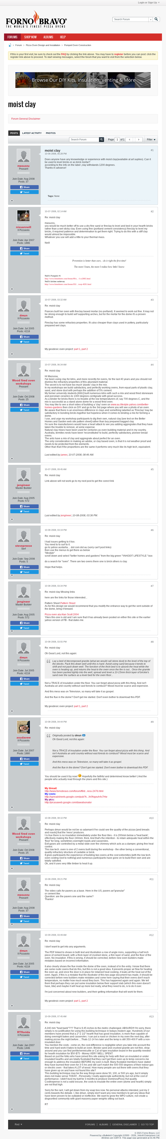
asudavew (24, 737)
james (64, 454)
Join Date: (17, 178)
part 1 (77, 349)
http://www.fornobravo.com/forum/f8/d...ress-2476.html (74, 791)
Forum (18, 45)
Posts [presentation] (14, 133)
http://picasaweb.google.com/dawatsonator (68, 802)
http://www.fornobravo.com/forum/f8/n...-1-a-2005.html (67, 278)
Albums (48, 37)
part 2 (85, 349)
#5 (152, 469)
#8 (152, 641)
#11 (152, 879)
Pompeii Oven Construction (77, 45)
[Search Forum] (156, 19)
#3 (152, 299)
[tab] (14, 133)
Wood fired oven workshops (23, 382)
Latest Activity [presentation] (32, 133)
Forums (12, 37)
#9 (152, 722)
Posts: (21, 181)
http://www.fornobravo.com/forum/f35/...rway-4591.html (68, 284)
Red (17, 1124)
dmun (24, 315)
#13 (151, 1016)
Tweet (26, 192)
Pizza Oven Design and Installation (43, 45)
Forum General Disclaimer (25, 118)
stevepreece (23, 545)
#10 (151, 818)
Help (63, 37)
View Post (83, 735)
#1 (152, 150)
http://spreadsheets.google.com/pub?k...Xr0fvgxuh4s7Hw (76, 796)
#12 (151, 935)
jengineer (23, 485)
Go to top (147, 1124)
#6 (152, 530)
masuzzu (23, 165)
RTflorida (23, 1032)
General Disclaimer (124, 1124)
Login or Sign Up (147, 2)
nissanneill (23, 227)
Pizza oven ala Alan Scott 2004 (62, 614)
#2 (152, 211)
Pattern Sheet (67, 603)
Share (26, 187)
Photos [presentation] (50, 133)
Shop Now (30, 37)
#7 (152, 586)
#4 (152, 364)
